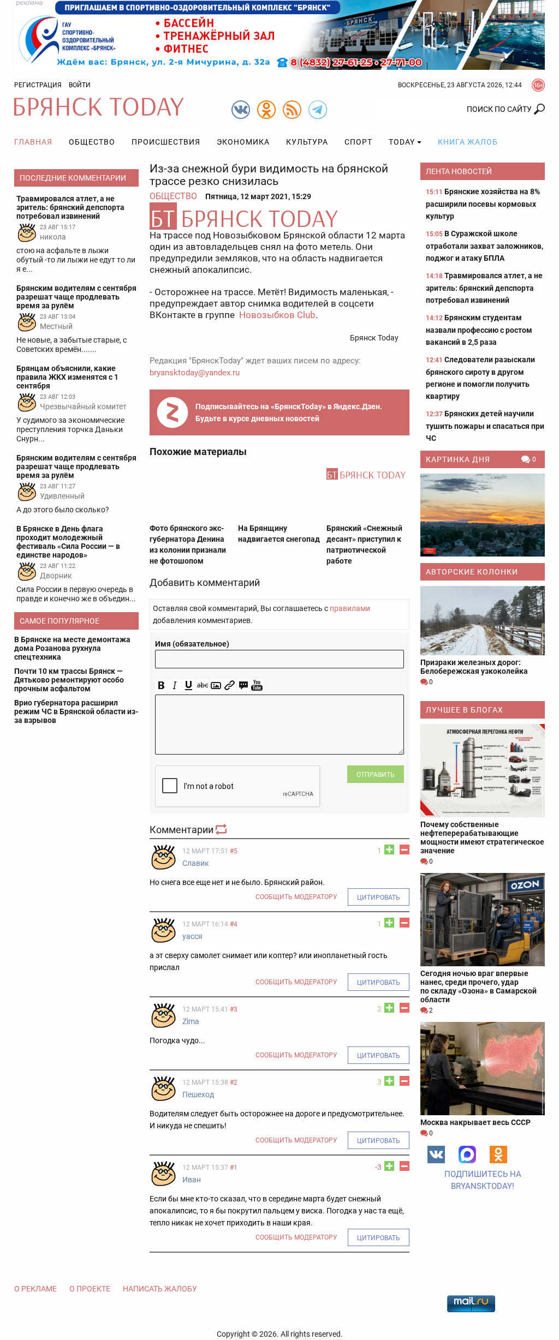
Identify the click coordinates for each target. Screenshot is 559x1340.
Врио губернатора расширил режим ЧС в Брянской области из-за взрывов (76, 711)
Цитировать (378, 897)
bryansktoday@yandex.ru (195, 373)
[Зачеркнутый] (202, 685)
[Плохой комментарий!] (404, 849)
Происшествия (166, 141)
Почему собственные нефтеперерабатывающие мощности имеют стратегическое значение (482, 837)
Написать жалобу (160, 1288)
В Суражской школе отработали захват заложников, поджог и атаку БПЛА (484, 245)
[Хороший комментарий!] (389, 849)
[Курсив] (175, 685)
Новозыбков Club (277, 314)
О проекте (89, 1288)
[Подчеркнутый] (188, 685)
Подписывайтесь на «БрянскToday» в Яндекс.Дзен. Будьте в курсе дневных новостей (288, 412)
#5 (233, 851)
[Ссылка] (229, 685)
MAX (467, 1154)
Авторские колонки (472, 571)
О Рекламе (35, 1288)
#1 (233, 1167)
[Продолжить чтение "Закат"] (482, 515)
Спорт (358, 141)
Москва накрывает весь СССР (475, 1122)
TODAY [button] (402, 141)
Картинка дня (458, 459)
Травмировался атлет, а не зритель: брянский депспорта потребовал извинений (484, 287)
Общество (92, 141)
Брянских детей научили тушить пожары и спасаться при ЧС (485, 425)
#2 (233, 1082)
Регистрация (38, 85)
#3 (233, 1009)
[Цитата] (243, 685)
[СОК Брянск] (279, 34)
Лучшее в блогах (464, 709)
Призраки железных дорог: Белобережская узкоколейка (474, 666)
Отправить (375, 775)
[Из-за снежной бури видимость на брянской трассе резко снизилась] (279, 216)
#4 (233, 924)
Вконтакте (436, 1154)
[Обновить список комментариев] (222, 829)
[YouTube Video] (257, 685)
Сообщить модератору (296, 897)
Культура (307, 141)
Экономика (243, 141)
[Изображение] (216, 685)
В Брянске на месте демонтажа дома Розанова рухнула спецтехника (72, 648)
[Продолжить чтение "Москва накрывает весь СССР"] (482, 1068)
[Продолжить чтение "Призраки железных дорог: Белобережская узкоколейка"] (482, 621)
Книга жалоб (468, 141)
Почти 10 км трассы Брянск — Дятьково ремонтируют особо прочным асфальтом (69, 680)
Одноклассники (498, 1154)
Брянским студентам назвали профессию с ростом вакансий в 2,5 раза (479, 329)
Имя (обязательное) (192, 643)
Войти (80, 85)
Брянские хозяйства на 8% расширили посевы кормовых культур (483, 203)
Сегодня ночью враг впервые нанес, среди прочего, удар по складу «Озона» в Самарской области (478, 986)
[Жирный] (161, 685)
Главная (33, 141)
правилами (350, 608)
